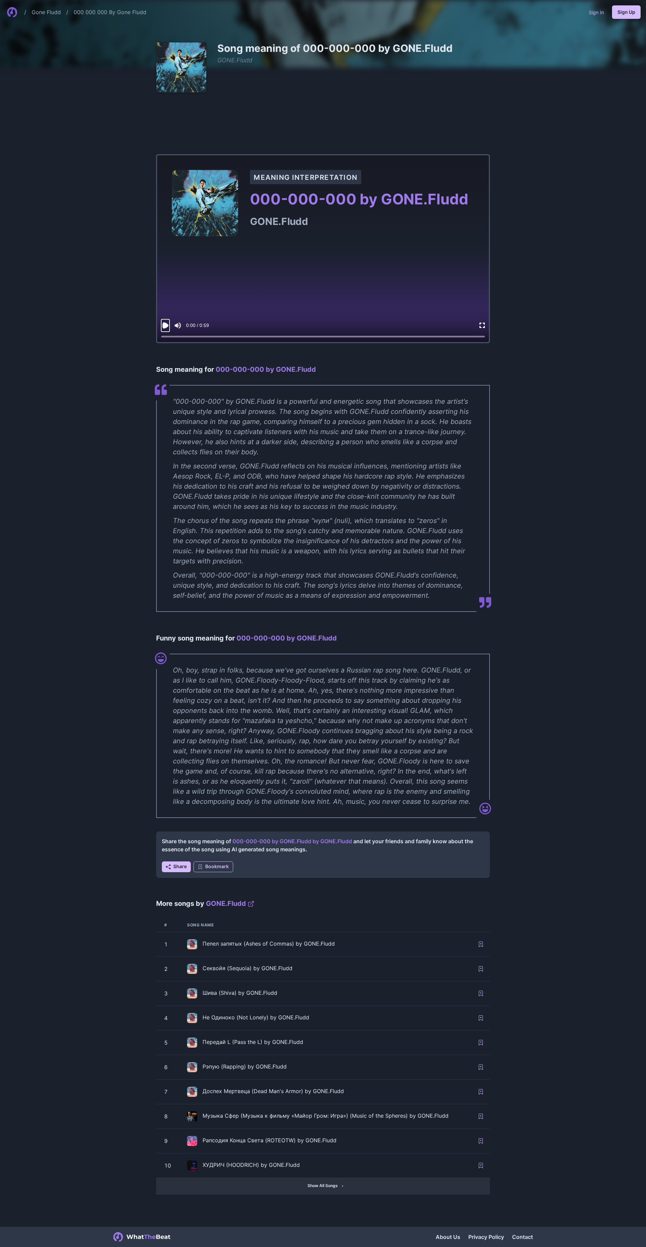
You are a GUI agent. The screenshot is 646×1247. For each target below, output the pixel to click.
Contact (522, 1237)
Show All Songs (323, 1185)
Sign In (596, 12)
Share (180, 866)
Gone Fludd (46, 12)
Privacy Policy (486, 1237)
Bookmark (217, 866)
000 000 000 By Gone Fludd (110, 12)
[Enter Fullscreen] (482, 325)
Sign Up (626, 12)
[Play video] (165, 325)
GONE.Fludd (234, 60)
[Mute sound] (178, 325)
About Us (448, 1237)
